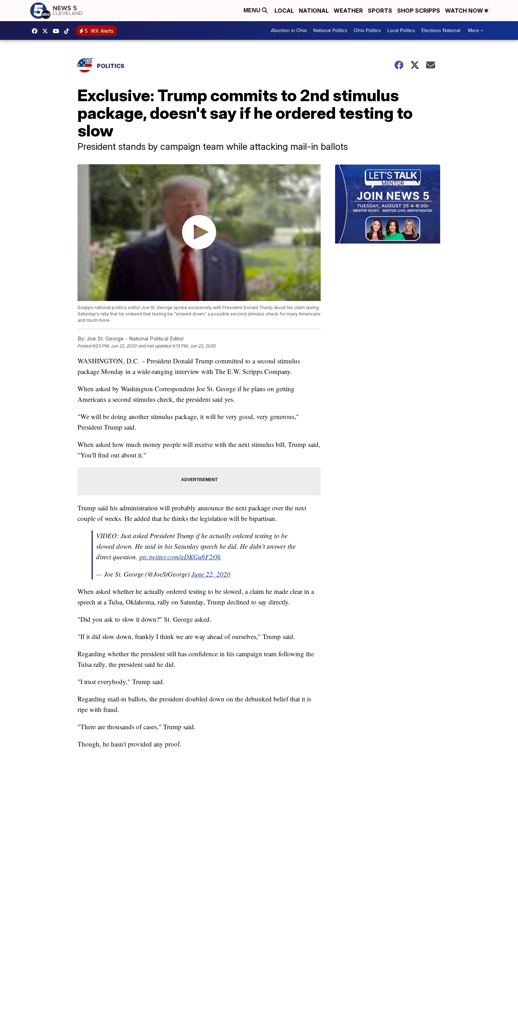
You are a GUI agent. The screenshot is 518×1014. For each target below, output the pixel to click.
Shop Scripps (418, 10)
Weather (348, 10)
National (314, 10)
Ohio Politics (367, 30)
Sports (380, 10)
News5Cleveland (36, 31)
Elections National (440, 30)
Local (284, 10)
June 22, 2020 (210, 574)
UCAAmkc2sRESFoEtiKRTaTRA (58, 31)
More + (475, 30)
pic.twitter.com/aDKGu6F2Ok (180, 556)
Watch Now (465, 10)
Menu (252, 10)
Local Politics (401, 30)
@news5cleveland (68, 31)
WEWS (46, 31)
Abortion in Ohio (289, 30)
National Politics (330, 30)
